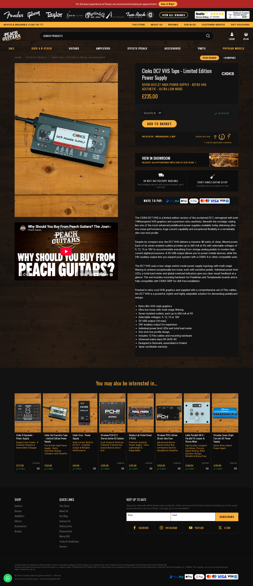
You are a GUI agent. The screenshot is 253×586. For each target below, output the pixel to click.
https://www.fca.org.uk (25, 569)
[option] (67, 251)
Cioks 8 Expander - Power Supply (27, 441)
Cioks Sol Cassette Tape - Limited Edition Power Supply (56, 444)
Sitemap (57, 576)
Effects (18, 521)
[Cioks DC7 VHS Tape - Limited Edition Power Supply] (66, 140)
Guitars (74, 48)
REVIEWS (173, 24)
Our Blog (63, 516)
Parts (202, 48)
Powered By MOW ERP (50, 579)
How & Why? (168, 4)
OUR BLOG (190, 24)
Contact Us (65, 521)
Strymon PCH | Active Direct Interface (167, 443)
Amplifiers (103, 48)
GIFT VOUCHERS (240, 24)
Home (18, 57)
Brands (18, 531)
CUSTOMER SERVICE (213, 24)
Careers (63, 546)
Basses (18, 511)
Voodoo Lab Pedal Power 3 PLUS (140, 443)
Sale (11, 48)
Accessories (173, 48)
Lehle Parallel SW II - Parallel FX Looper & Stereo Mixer (196, 445)
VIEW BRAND (210, 57)
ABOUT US (156, 24)
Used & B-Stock (41, 48)
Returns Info (65, 531)
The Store (64, 506)
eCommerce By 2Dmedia (26, 579)
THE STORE (138, 24)
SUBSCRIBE (227, 517)
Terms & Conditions (69, 541)
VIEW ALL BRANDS (173, 15)
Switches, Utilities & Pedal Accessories (78, 57)
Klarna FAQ (64, 536)
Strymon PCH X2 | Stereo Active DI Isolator (112, 443)
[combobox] (152, 113)
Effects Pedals (137, 48)
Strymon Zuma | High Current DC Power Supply (223, 441)
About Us (63, 511)
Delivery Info (65, 526)
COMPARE (230, 57)
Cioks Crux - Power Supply (83, 443)
